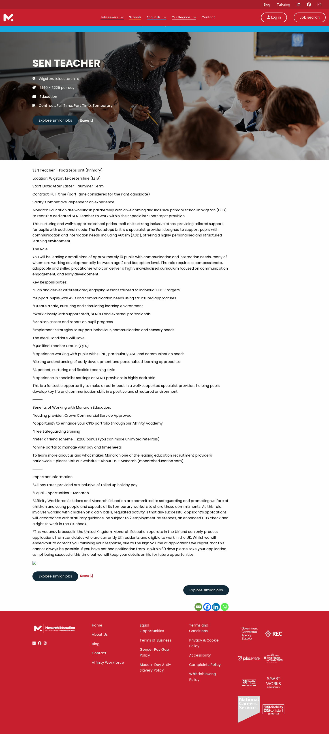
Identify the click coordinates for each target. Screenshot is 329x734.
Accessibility (200, 655)
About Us (154, 17)
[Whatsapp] (225, 607)
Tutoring (283, 4)
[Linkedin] (216, 607)
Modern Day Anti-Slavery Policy (155, 667)
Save (85, 120)
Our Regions (181, 17)
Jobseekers (109, 17)
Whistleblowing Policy (202, 676)
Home (97, 625)
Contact (208, 17)
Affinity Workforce (108, 662)
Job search (310, 17)
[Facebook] (207, 607)
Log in (275, 17)
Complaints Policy (205, 664)
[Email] (198, 607)
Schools (135, 17)
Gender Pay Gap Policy (154, 652)
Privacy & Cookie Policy (204, 643)
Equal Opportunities (152, 628)
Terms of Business (155, 640)
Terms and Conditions (198, 628)
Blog (267, 4)
